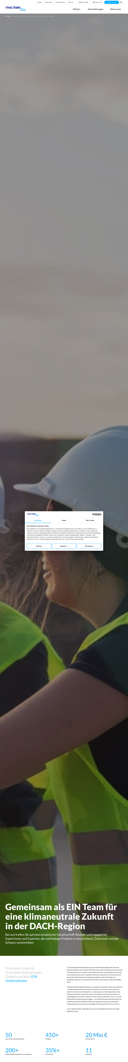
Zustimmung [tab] (38, 520)
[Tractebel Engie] (15, 9)
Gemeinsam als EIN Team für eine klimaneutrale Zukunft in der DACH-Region (33, 16)
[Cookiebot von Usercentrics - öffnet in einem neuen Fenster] (93, 514)
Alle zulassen (89, 546)
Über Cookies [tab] (90, 520)
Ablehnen (39, 546)
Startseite (7, 16)
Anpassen (63, 546)
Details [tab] (64, 520)
